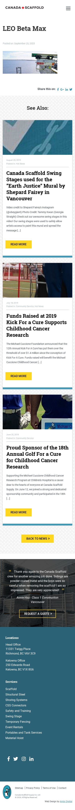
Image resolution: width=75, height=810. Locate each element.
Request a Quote (36, 613)
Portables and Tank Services (23, 732)
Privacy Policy (33, 788)
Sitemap (19, 788)
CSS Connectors (15, 705)
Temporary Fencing (17, 721)
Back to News (36, 538)
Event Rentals (14, 727)
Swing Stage (13, 716)
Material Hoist (14, 738)
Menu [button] (68, 12)
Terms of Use (49, 788)
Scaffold (11, 689)
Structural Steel (15, 694)
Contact (62, 788)
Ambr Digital (66, 801)
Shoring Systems (16, 700)
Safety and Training (18, 711)
